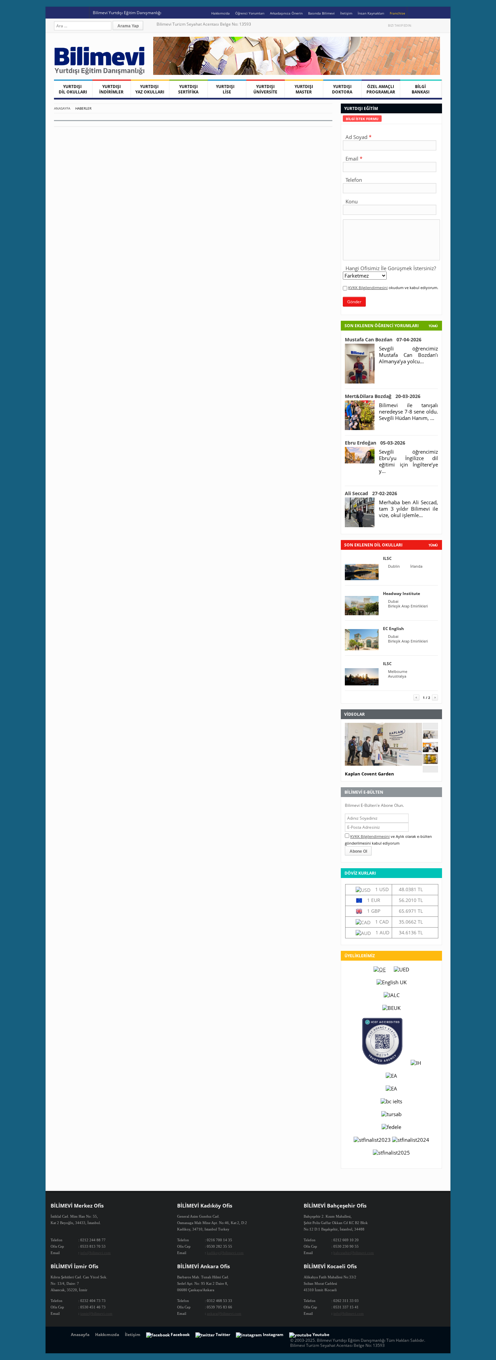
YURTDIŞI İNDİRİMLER (111, 89)
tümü (433, 545)
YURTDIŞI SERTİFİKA (188, 89)
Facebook (424, 25)
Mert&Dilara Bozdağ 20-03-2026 (382, 396)
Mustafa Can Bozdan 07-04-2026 (383, 339)
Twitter (417, 25)
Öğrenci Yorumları (250, 13)
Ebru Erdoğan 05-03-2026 (375, 443)
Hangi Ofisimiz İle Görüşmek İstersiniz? (391, 268)
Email (352, 158)
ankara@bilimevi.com (224, 1313)
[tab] (362, 118)
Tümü (433, 325)
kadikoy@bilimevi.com (225, 1253)
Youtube (432, 25)
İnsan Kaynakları (371, 13)
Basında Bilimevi (321, 13)
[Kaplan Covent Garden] (430, 736)
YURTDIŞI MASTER (304, 89)
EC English (393, 628)
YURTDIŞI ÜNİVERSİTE (265, 89)
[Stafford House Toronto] (430, 762)
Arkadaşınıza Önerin (286, 13)
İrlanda (416, 566)
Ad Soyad (356, 137)
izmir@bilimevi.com (96, 1313)
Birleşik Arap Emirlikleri (408, 606)
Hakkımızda (220, 13)
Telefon (354, 179)
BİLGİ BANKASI (421, 89)
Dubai (393, 601)
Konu (352, 201)
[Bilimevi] (103, 72)
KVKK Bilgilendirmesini (368, 287)
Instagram (439, 25)
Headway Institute (401, 593)
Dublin (394, 566)
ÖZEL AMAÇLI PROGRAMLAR (380, 89)
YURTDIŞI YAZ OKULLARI (149, 89)
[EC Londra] (430, 750)
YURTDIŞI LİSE (227, 89)
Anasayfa (62, 108)
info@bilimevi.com (95, 1253)
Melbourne (397, 671)
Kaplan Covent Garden (369, 774)
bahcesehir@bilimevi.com (353, 1253)
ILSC (387, 558)
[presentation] (362, 118)
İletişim (346, 13)
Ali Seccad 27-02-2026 (371, 493)
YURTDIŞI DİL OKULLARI (73, 89)
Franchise (397, 13)
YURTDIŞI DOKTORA (342, 89)
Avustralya (397, 676)
